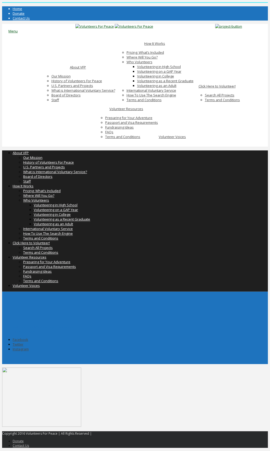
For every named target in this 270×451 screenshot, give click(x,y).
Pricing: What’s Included (145, 52)
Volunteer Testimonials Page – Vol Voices (43, 327)
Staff (55, 99)
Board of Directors (66, 95)
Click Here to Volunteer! (217, 86)
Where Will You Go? (142, 57)
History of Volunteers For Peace (76, 81)
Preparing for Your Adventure (128, 117)
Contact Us (21, 18)
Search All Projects (219, 95)
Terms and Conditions (144, 99)
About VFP (78, 67)
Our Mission (61, 76)
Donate (19, 13)
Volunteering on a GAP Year (159, 71)
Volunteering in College (155, 76)
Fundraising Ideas (119, 127)
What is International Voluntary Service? (83, 90)
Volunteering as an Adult (156, 85)
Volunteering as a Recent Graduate (165, 81)
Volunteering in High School (159, 66)
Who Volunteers (139, 62)
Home (17, 8)
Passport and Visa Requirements (131, 122)
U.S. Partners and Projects (72, 85)
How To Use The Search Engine (151, 95)
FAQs (109, 132)
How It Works (154, 43)
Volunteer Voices (172, 136)
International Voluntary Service (151, 90)
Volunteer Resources (126, 108)
